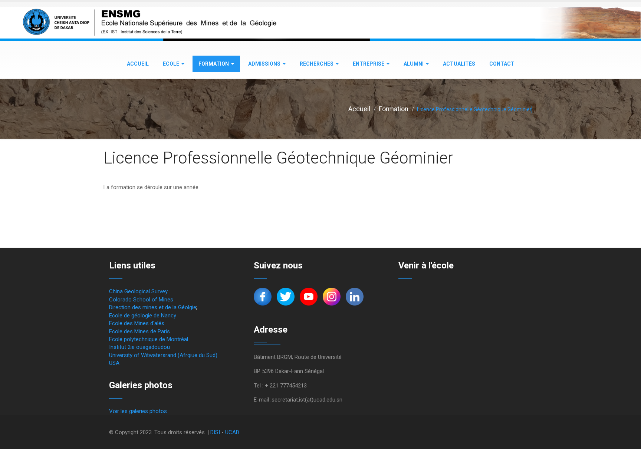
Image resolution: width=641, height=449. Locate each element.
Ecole (171, 64)
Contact (502, 64)
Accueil (138, 64)
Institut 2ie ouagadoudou (139, 347)
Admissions (264, 64)
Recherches (316, 64)
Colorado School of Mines (141, 299)
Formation (213, 64)
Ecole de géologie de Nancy (142, 315)
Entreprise (368, 64)
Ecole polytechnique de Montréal (148, 339)
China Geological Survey (138, 291)
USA (114, 363)
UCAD (232, 432)
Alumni (414, 64)
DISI (215, 432)
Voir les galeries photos (138, 411)
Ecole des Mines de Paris (139, 331)
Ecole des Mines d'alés (136, 323)
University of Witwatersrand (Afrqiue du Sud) (163, 355)
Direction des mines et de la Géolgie (152, 307)
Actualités (459, 64)
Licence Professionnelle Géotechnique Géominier (278, 158)
